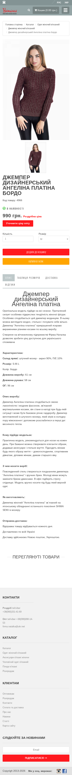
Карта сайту (9, 725)
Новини (6, 716)
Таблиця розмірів (28, 277)
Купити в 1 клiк (36, 261)
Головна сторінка (14, 24)
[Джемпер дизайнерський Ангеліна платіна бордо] (36, 89)
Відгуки (10, 284)
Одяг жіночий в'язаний (48, 24)
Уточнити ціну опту (18, 223)
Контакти (7, 703)
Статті (6, 721)
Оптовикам (8, 693)
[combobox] (54, 239)
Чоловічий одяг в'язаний (15, 662)
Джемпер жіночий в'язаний (21, 28)
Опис (8, 277)
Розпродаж (8, 671)
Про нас (7, 712)
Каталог (30, 24)
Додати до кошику (36, 252)
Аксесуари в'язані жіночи (16, 657)
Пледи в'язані (10, 666)
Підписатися (35, 758)
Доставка (51, 277)
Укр (67, 2)
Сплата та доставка (13, 707)
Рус (59, 2)
